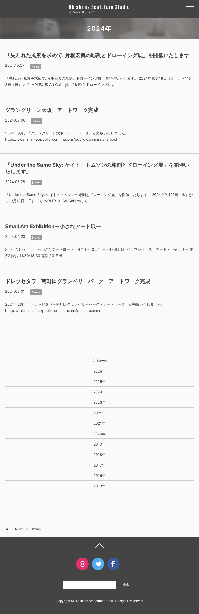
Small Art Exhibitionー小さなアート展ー (53, 226)
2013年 (100, 486)
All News (99, 361)
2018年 (100, 454)
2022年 (100, 413)
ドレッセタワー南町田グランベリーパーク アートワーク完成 (77, 281)
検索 (126, 584)
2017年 (99, 465)
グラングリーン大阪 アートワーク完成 (51, 110)
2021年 (99, 423)
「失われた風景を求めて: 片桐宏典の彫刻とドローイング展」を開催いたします (97, 55)
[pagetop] (99, 547)
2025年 (99, 381)
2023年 (99, 402)
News (35, 66)
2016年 (100, 475)
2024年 (99, 392)
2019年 (100, 444)
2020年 (99, 433)
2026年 (99, 371)
